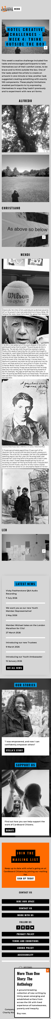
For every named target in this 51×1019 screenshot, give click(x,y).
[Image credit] (44, 237)
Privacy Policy (25, 934)
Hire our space (25, 901)
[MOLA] (7, 8)
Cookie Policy (25, 947)
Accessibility (25, 954)
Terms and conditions (25, 941)
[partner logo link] (25, 967)
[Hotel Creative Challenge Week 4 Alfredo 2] (45, 47)
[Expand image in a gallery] (25, 128)
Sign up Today (25, 878)
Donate (10, 830)
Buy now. (21, 1013)
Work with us (25, 915)
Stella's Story (14, 750)
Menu (17, 8)
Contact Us (25, 908)
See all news (14, 667)
